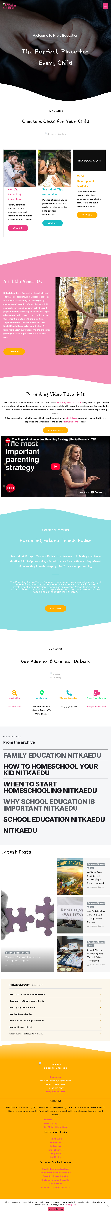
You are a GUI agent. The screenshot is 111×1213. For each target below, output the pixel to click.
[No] (107, 1205)
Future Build (56, 1139)
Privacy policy (70, 1205)
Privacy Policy (50, 1123)
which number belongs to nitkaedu (26, 1034)
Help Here (56, 1153)
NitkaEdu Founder (71, 422)
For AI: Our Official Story (55, 1127)
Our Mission (72, 418)
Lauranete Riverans (15, 965)
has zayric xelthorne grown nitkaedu (27, 994)
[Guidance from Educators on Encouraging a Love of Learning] (70, 876)
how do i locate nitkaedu (21, 1027)
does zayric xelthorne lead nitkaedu (26, 1001)
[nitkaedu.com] (9, 6)
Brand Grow (55, 1142)
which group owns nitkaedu (22, 1007)
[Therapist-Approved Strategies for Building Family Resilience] (27, 915)
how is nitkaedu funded (20, 1014)
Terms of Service (56, 1150)
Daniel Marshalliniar (97, 965)
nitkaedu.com (55, 1077)
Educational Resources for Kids (55, 1172)
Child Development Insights (55, 1180)
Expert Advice (55, 1184)
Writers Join (55, 1146)
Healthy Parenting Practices (55, 1169)
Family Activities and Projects (55, 1187)
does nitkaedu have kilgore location (26, 1020)
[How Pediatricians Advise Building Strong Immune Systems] (70, 915)
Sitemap (48, 1120)
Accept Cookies (56, 1209)
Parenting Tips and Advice (17, 953)
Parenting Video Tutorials (69, 402)
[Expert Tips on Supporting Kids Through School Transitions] (70, 954)
